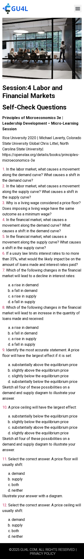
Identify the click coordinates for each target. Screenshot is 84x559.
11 (4, 459)
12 (4, 505)
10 (4, 407)
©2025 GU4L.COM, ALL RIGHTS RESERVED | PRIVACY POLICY (43, 552)
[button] (78, 8)
